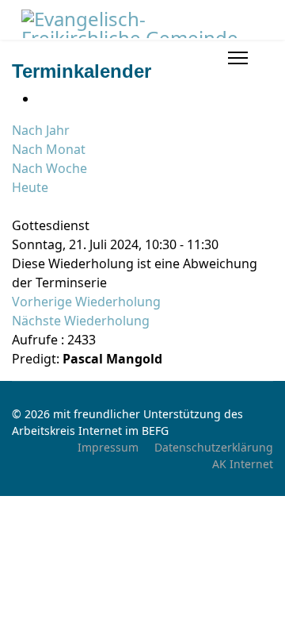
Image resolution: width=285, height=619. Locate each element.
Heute (30, 187)
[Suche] (16, 206)
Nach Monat (49, 149)
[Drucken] (42, 98)
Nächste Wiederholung (81, 320)
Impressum (108, 447)
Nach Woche (49, 168)
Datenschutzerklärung (213, 447)
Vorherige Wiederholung (86, 301)
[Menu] (238, 58)
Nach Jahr (41, 130)
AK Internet (242, 463)
